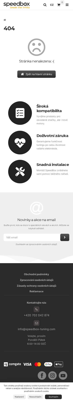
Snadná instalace (52, 164)
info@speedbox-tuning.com (36, 329)
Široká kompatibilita (49, 108)
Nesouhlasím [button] (35, 397)
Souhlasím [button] (53, 397)
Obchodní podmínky (36, 274)
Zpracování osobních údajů (36, 280)
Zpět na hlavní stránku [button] (39, 74)
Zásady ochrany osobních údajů (36, 285)
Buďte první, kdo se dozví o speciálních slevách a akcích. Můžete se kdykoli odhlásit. (36, 227)
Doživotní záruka (52, 135)
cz (52, 5)
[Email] (36, 323)
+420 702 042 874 (36, 315)
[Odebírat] (64, 237)
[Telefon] (36, 309)
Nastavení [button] (19, 397)
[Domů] (17, 4)
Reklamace (36, 291)
